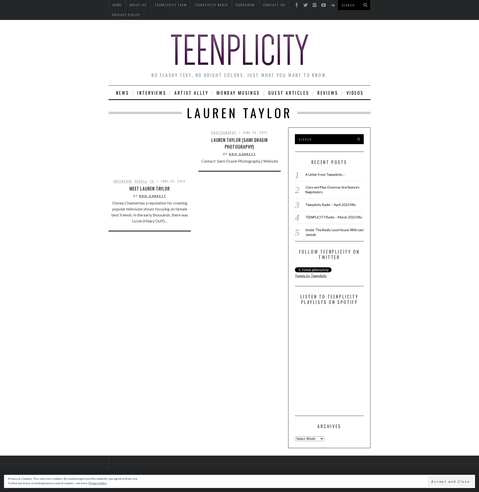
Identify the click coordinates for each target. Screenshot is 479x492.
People (141, 181)
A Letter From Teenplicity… (325, 175)
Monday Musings (238, 93)
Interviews (151, 93)
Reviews (327, 93)
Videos (355, 93)
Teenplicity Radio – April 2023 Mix (330, 205)
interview (123, 181)
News (122, 93)
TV (152, 181)
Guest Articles (288, 93)
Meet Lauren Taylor (149, 188)
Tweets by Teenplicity (311, 276)
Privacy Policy (126, 15)
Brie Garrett (152, 196)
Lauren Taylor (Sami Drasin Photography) (239, 143)
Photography (223, 132)
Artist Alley (191, 93)
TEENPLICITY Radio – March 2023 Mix (333, 217)
